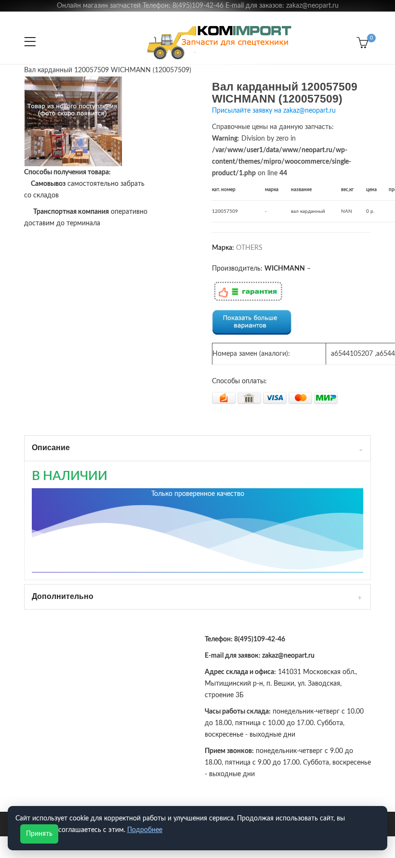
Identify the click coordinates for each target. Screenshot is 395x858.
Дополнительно (62, 596)
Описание (51, 447)
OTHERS (249, 248)
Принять (39, 834)
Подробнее (144, 830)
